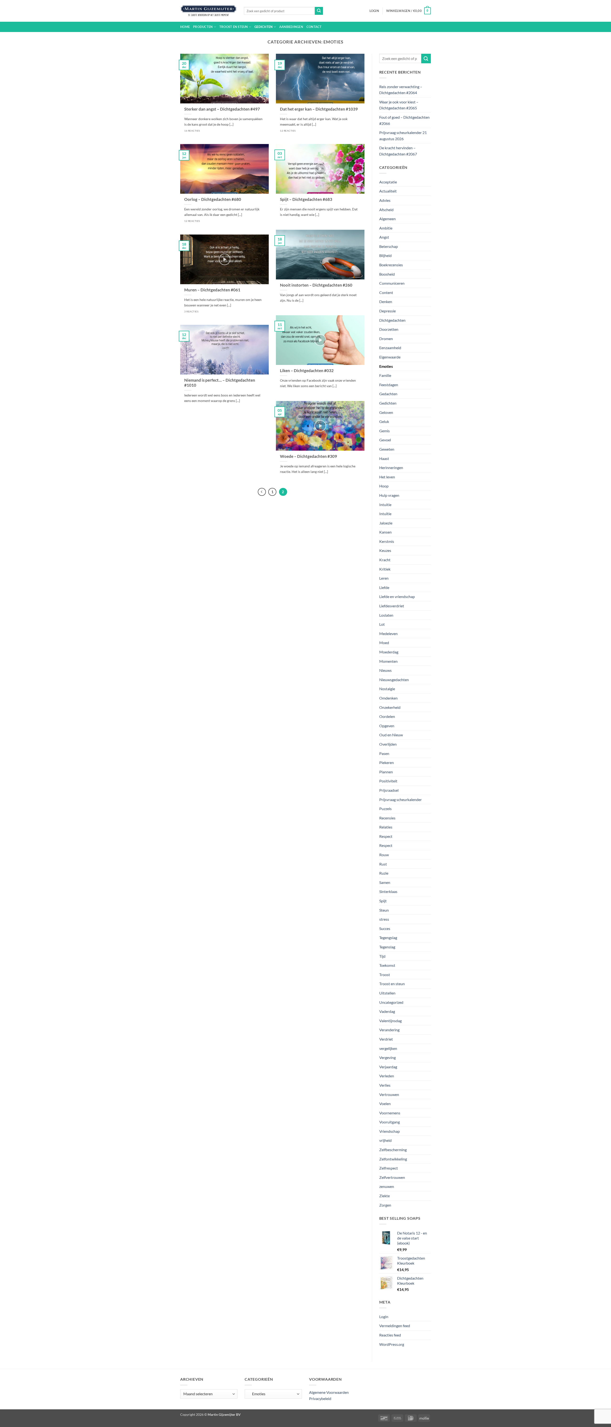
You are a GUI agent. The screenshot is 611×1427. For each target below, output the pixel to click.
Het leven (387, 477)
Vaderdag (387, 1011)
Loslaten (386, 615)
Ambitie (385, 228)
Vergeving (387, 1057)
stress (384, 919)
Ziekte (384, 1195)
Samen (384, 882)
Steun (384, 910)
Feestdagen (388, 384)
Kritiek (384, 569)
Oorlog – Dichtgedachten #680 (212, 199)
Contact (314, 27)
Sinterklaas (388, 891)
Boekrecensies (391, 264)
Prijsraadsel (389, 790)
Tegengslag (388, 937)
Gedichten (263, 27)
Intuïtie (385, 513)
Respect (385, 836)
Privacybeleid (320, 1398)
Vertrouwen (389, 1094)
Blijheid (385, 255)
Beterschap (388, 246)
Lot (382, 624)
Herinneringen (391, 467)
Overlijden (388, 744)
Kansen (385, 532)
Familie (385, 375)
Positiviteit (388, 781)
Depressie (387, 311)
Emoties (386, 366)
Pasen (384, 753)
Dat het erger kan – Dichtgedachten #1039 (319, 109)
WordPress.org (391, 1344)
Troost (384, 974)
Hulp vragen (389, 495)
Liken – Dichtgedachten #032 (307, 370)
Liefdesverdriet (391, 606)
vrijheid (385, 1140)
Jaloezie (385, 523)
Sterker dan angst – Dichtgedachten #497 (222, 109)
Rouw (384, 854)
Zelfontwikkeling (393, 1159)
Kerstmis (386, 541)
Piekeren (386, 762)
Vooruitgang (389, 1122)
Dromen (386, 338)
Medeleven (388, 633)
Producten (203, 27)
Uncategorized (391, 1002)
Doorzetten (388, 329)
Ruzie (383, 873)
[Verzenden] (319, 11)
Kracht (384, 559)
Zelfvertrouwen (392, 1177)
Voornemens (389, 1113)
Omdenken (388, 698)
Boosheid (387, 274)
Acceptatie (388, 182)
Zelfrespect (388, 1168)
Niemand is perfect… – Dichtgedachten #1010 (219, 383)
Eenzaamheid (390, 347)
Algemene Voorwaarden (329, 1392)
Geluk (384, 421)
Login (383, 1316)
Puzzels (385, 808)
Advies (384, 200)
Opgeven (386, 725)
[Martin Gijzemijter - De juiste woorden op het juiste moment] (208, 11)
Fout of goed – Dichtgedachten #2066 (404, 120)
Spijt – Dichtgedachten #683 (306, 199)
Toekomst (387, 965)
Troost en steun (233, 27)
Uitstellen (387, 993)
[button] (374, 11)
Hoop (384, 486)
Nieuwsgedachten (394, 679)
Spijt (383, 900)
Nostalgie (387, 688)
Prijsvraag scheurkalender (400, 799)
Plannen (386, 772)
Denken (385, 301)
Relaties (385, 827)
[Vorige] (262, 492)
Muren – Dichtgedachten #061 (212, 290)
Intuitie (385, 504)
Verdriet (386, 1039)
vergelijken (388, 1048)
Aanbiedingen (291, 27)
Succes (384, 928)
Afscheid (386, 209)
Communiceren (392, 283)
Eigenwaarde (389, 357)
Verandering (389, 1029)
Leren (384, 578)
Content (386, 292)
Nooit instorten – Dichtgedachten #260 (316, 285)
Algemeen (387, 218)
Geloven (386, 412)
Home (185, 27)
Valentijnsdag (390, 1020)
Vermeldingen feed (394, 1325)
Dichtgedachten (392, 320)
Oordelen (387, 716)
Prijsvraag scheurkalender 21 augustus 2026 (403, 135)
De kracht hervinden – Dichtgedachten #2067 (398, 150)
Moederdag (388, 652)
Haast (384, 458)
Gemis (384, 430)
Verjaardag (388, 1066)
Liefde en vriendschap (397, 596)
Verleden (386, 1076)
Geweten (386, 449)
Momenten (388, 661)
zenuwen (386, 1186)
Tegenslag (387, 947)
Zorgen (385, 1205)
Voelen (385, 1103)
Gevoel (385, 440)
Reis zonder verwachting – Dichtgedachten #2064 (400, 89)
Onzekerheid (389, 707)
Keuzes (385, 550)
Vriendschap (389, 1131)
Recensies (387, 818)
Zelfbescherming (393, 1149)
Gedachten (388, 393)
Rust (383, 864)
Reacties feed (390, 1335)
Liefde (384, 587)
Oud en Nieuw (391, 734)
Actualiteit (388, 191)
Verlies (384, 1085)
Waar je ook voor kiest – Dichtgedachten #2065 (398, 105)
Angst (384, 237)
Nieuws (385, 670)
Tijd (382, 956)
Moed (384, 642)
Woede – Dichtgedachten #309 (308, 456)
